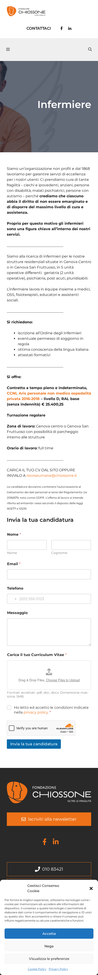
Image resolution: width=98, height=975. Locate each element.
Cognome (59, 553)
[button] (91, 888)
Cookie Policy (37, 969)
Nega (49, 946)
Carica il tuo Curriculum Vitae (37, 655)
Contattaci (38, 28)
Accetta (49, 933)
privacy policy (35, 712)
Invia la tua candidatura (33, 744)
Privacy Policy (58, 969)
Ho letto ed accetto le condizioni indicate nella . (51, 709)
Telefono (15, 588)
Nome (12, 553)
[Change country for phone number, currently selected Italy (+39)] (12, 599)
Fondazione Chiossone (65, 11)
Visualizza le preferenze (49, 959)
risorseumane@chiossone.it (51, 475)
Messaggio (17, 613)
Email (14, 564)
